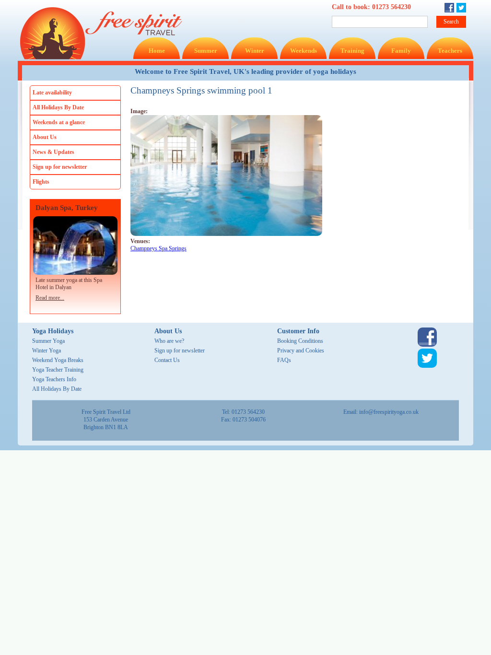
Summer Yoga (48, 341)
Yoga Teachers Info (54, 379)
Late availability (52, 92)
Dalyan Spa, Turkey (66, 207)
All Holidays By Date (58, 107)
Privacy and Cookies (300, 350)
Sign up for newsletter (60, 167)
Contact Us (167, 360)
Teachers (450, 50)
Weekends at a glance (59, 122)
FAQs (284, 360)
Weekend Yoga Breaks (57, 360)
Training (352, 50)
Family (401, 50)
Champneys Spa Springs (158, 248)
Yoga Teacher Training (57, 369)
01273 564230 (391, 7)
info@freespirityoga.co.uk (389, 412)
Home (157, 50)
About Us (45, 137)
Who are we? (169, 341)
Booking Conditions (300, 341)
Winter (254, 50)
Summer (205, 50)
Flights (41, 181)
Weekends (303, 50)
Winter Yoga (46, 350)
